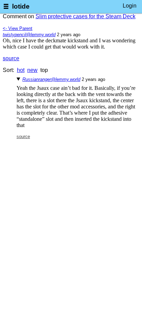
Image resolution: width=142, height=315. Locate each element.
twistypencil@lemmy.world (29, 34)
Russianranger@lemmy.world (51, 79)
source (11, 58)
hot (20, 70)
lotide (21, 6)
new (32, 70)
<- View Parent (17, 28)
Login (129, 6)
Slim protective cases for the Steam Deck (85, 16)
